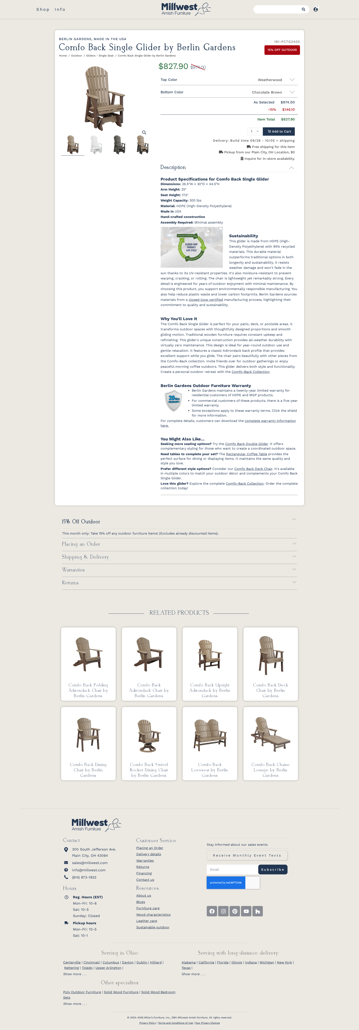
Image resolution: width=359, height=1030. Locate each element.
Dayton (128, 962)
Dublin (142, 962)
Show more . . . (75, 974)
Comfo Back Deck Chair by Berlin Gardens (270, 690)
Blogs (140, 902)
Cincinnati (92, 962)
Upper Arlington (108, 968)
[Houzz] (257, 911)
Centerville (72, 962)
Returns (70, 583)
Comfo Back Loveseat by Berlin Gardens (210, 770)
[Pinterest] (235, 911)
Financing (144, 873)
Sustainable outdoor (153, 927)
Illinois (236, 962)
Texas (186, 968)
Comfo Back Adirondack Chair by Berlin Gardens (149, 690)
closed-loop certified (206, 300)
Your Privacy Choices (207, 1022)
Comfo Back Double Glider (246, 444)
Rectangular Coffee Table (246, 454)
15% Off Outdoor (81, 522)
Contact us (145, 880)
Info (60, 9)
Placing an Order (81, 544)
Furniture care (148, 908)
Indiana (251, 962)
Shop (43, 9)
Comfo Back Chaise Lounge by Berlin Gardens (271, 770)
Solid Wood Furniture (121, 992)
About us (143, 895)
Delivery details (148, 854)
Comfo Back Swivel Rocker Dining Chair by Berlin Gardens (149, 770)
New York (284, 962)
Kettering (71, 968)
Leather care (146, 921)
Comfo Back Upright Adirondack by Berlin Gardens (209, 690)
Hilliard (156, 962)
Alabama (189, 962)
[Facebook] (212, 911)
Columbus (111, 962)
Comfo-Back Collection (250, 372)
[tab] (120, 974)
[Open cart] (322, 7)
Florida (223, 962)
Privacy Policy (147, 1022)
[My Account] (316, 9)
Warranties (73, 570)
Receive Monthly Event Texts (247, 855)
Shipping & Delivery (85, 557)
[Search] (303, 9)
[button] (279, 131)
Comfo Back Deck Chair (253, 469)
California (206, 962)
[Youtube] (246, 911)
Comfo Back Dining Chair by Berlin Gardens (88, 770)
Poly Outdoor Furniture (82, 992)
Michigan (267, 962)
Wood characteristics (153, 915)
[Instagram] (223, 911)
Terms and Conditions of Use (175, 1022)
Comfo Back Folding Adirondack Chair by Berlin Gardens (88, 690)
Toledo (87, 968)
